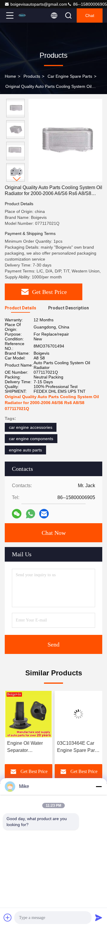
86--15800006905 (89, 4)
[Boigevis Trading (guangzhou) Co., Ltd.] (29, 15)
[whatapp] (30, 514)
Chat (89, 15)
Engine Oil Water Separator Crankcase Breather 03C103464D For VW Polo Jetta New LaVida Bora (28, 747)
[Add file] (8, 917)
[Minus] (98, 786)
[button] (16, 179)
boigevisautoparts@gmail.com (38, 4)
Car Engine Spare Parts (70, 76)
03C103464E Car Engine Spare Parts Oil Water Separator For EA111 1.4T (77, 747)
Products (31, 76)
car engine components (31, 438)
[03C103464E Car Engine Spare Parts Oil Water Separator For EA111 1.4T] (78, 714)
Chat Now (54, 532)
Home (10, 76)
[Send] (98, 917)
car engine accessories (30, 427)
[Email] (44, 514)
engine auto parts (25, 450)
